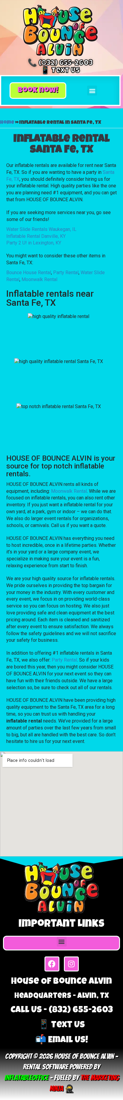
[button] (38, 90)
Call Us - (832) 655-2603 (61, 1010)
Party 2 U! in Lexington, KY (33, 243)
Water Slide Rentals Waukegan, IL (41, 229)
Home (7, 122)
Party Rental (66, 272)
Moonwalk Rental (39, 279)
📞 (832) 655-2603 (60, 63)
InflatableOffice (26, 1078)
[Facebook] (51, 963)
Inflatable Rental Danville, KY (36, 236)
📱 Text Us (60, 71)
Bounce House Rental (28, 272)
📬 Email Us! (61, 1040)
